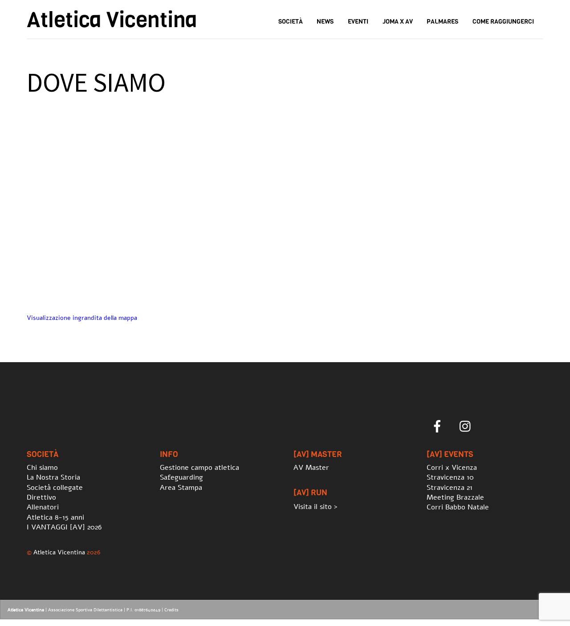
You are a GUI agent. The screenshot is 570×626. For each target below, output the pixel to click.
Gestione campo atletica (199, 468)
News (325, 21)
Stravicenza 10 (450, 477)
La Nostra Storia (53, 477)
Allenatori (43, 507)
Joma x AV (398, 21)
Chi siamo (42, 468)
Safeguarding (181, 477)
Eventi (358, 21)
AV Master (311, 468)
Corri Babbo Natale (458, 507)
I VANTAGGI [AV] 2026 (64, 527)
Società (290, 21)
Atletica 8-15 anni (55, 517)
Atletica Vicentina (59, 552)
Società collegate (55, 488)
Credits (171, 610)
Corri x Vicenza (452, 468)
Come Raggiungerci (503, 21)
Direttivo (41, 497)
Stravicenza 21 (449, 488)
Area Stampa (181, 488)
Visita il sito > (315, 507)
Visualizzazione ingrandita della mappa (82, 318)
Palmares (442, 21)
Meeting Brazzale (455, 497)
